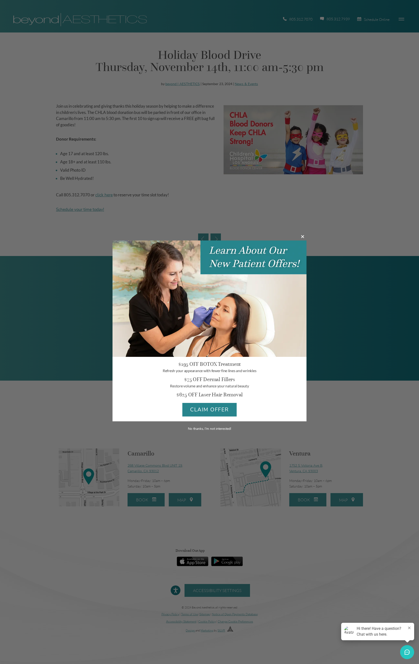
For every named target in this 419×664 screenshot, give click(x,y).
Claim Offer (209, 409)
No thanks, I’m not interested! (209, 428)
